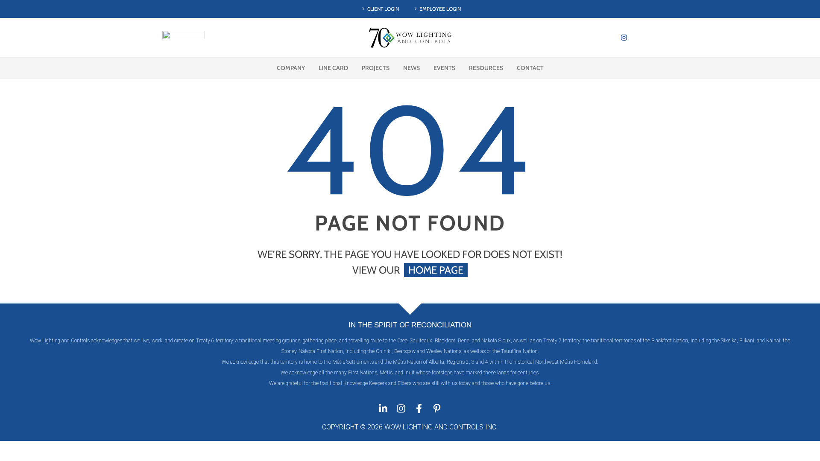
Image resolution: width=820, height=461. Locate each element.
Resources (486, 68)
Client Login (383, 9)
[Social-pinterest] (651, 37)
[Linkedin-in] (383, 408)
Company (291, 68)
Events (444, 68)
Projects (376, 68)
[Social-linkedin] (610, 37)
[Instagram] (624, 37)
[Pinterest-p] (437, 408)
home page (435, 270)
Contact (530, 68)
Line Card (333, 68)
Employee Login (440, 9)
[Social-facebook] (637, 37)
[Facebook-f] (419, 408)
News (411, 68)
